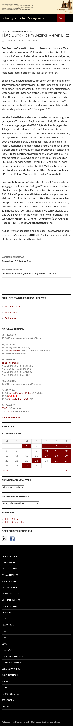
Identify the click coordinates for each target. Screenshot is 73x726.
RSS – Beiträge (12, 519)
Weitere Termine (11, 417)
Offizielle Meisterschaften (17, 31)
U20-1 (4, 631)
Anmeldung (11, 312)
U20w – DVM (8, 625)
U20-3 (4, 643)
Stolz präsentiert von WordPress (45, 722)
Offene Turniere (11, 662)
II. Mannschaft (10, 562)
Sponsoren (8, 700)
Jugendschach (10, 675)
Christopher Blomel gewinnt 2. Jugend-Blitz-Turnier (29, 271)
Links (4, 687)
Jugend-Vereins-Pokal (19, 393)
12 (66, 450)
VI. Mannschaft (10, 587)
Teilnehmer (11, 318)
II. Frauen (7, 618)
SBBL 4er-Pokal (10, 362)
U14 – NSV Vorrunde (12, 656)
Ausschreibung (13, 306)
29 (26, 465)
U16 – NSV (6, 650)
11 (56, 450)
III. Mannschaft (10, 568)
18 (56, 455)
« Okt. (5, 470)
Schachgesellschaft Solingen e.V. (23, 18)
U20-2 (4, 637)
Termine (6, 681)
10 (46, 450)
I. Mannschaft (9, 556)
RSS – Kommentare (15, 522)
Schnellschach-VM (18, 399)
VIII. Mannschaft (11, 600)
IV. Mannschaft (10, 575)
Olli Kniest (34, 40)
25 (56, 460)
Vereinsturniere (11, 669)
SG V (4, 408)
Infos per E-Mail (11, 694)
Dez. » (67, 470)
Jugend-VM (14, 350)
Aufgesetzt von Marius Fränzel (15, 722)
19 (66, 455)
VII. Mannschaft (10, 593)
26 (66, 460)
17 (46, 455)
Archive (6, 706)
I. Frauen (6, 612)
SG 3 (9, 411)
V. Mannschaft (10, 581)
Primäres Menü (69, 18)
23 (36, 460)
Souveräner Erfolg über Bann (17, 259)
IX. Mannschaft (10, 606)
